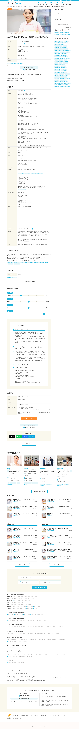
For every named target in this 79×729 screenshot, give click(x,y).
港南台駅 (43, 481)
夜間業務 (66, 75)
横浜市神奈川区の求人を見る (39, 491)
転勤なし (67, 52)
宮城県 (26, 596)
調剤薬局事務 (20, 43)
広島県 (21, 606)
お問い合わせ (36, 715)
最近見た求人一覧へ (68, 27)
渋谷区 (13, 614)
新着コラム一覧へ (22, 564)
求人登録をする (29, 418)
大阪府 (19, 604)
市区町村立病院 (63, 83)
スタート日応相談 (17, 263)
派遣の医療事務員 (30, 633)
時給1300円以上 (57, 70)
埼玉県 (22, 598)
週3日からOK (62, 78)
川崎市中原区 (67, 32)
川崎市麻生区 (67, 34)
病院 (8, 468)
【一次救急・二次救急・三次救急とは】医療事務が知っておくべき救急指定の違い (59, 536)
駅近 (63, 50)
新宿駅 (21, 620)
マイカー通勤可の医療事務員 (12, 639)
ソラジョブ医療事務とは (21, 715)
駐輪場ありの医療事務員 (62, 639)
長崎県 (21, 608)
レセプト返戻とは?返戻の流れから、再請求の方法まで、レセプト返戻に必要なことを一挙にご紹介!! (59, 550)
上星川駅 (27, 480)
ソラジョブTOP (9, 6)
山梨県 (26, 600)
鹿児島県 (35, 608)
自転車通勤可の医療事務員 (32, 639)
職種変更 (70, 0)
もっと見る (9, 81)
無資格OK (61, 61)
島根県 (14, 606)
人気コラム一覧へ (56, 564)
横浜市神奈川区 (30, 6)
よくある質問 (60, 0)
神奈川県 (22, 6)
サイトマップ (63, 715)
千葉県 (26, 598)
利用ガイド (27, 715)
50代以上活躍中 (63, 53)
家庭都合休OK (62, 81)
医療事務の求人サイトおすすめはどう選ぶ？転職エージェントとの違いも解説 (25, 500)
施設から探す (14, 662)
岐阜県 (12, 602)
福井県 (22, 600)
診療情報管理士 (37, 626)
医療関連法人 (60, 84)
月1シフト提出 (57, 81)
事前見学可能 (57, 52)
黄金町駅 (60, 481)
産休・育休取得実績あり (29, 262)
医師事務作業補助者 (31, 626)
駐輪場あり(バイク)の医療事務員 (52, 639)
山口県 (25, 606)
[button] (29, 329)
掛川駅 (37, 620)
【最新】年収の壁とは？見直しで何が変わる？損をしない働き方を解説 (59, 500)
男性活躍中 (68, 58)
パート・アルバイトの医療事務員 (21, 633)
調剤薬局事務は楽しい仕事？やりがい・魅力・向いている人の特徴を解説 (25, 507)
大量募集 (46, 262)
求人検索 (9, 662)
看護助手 (54, 626)
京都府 (15, 604)
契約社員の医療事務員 (56, 633)
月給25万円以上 (33, 173)
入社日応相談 (57, 58)
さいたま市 (17, 614)
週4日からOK (57, 78)
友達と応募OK (61, 59)
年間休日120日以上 (63, 80)
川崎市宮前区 (62, 34)
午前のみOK (61, 75)
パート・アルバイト (62, 476)
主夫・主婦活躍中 (64, 55)
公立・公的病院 (57, 83)
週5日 (21, 63)
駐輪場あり (62, 86)
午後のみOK (56, 75)
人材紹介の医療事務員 (47, 633)
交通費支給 (56, 73)
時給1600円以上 (63, 67)
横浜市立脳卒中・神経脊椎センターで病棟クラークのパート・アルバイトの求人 (64, 471)
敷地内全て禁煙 (14, 277)
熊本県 (25, 608)
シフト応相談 (24, 189)
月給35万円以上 (21, 173)
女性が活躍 (56, 64)
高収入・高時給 (10, 63)
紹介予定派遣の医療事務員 (38, 633)
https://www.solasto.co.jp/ (23, 404)
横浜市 (25, 6)
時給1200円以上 (63, 70)
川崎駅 (28, 620)
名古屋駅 (44, 620)
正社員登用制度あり (63, 47)
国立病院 (25, 468)
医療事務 (56, 41)
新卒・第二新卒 (62, 58)
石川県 (19, 600)
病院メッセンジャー (63, 626)
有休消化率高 (42, 262)
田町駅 (24, 620)
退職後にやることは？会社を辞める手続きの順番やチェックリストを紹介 (59, 507)
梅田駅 (40, 620)
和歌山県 (29, 604)
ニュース (14, 715)
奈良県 (26, 604)
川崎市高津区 (57, 34)
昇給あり (22, 262)
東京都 (29, 598)
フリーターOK (62, 56)
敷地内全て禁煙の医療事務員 (12, 641)
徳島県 (28, 606)
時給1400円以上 (63, 69)
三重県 (22, 602)
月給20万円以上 (40, 173)
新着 (66, 81)
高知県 (39, 606)
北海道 (15, 596)
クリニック (68, 83)
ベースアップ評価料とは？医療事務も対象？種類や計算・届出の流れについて (59, 529)
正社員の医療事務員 (11, 633)
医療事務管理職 (23, 626)
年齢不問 (56, 59)
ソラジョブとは (65, 0)
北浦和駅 (13, 620)
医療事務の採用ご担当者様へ (17, 718)
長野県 (29, 600)
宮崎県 (32, 608)
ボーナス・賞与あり (17, 262)
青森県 (19, 596)
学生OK (66, 56)
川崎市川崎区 (57, 32)
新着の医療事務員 (11, 647)
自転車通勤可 (57, 86)
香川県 (32, 606)
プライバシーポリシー (48, 715)
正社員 (26, 475)
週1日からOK (57, 80)
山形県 (32, 596)
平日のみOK (59, 485)
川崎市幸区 (62, 32)
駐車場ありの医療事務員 (42, 639)
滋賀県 (12, 604)
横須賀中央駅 (32, 620)
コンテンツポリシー (56, 715)
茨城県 (12, 598)
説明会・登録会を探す (21, 662)
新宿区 (32, 614)
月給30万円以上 (27, 173)
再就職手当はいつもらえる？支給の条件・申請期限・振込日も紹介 (59, 514)
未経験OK (66, 61)
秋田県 (29, 596)
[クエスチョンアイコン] (24, 44)
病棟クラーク (66, 41)
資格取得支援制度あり (58, 45)
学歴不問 (65, 59)
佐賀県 (18, 608)
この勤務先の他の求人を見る (29, 281)
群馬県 (19, 598)
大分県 (28, 608)
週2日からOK (68, 78)
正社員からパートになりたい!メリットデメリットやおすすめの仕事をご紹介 (59, 543)
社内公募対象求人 (62, 64)
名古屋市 (21, 614)
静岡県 (15, 602)
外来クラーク (61, 41)
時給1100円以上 (57, 72)
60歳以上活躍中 (57, 55)
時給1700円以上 (57, 67)
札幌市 (9, 614)
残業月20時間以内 (64, 42)
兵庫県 (22, 604)
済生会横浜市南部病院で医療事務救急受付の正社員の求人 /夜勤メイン (47, 471)
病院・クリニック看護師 (12, 626)
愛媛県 (35, 606)
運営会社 (32, 715)
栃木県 (15, 598)
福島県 (36, 596)
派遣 (9, 475)
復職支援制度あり (68, 50)
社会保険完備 (57, 47)
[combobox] (40, 577)
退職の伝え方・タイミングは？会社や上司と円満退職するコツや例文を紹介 (25, 514)
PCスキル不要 (57, 61)
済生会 (56, 84)
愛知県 (19, 602)
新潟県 (15, 600)
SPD (57, 626)
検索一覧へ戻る (29, 443)
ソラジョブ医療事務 (16, 6)
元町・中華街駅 (12, 480)
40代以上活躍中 (16, 63)
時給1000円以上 (63, 72)
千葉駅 (17, 620)
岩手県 (22, 596)
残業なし (60, 50)
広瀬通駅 (9, 620)
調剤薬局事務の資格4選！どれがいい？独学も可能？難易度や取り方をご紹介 (59, 557)
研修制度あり (65, 45)
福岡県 (14, 608)
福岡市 (42, 614)
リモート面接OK (10, 263)
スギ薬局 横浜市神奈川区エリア (38, 6)
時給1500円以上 (57, 69)
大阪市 (35, 614)
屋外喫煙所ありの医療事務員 (23, 641)
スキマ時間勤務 (67, 73)
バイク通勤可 (65, 84)
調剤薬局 (9, 277)
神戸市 (25, 614)
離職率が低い (36, 262)
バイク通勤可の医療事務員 (23, 639)
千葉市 (39, 614)
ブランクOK (56, 56)
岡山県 (18, 606)
